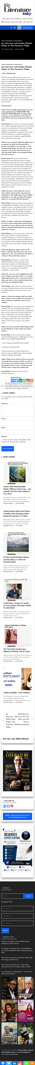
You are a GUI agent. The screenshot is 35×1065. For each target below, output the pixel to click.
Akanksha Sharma (8, 503)
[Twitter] (16, 380)
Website (4, 436)
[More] (31, 380)
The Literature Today (7, 49)
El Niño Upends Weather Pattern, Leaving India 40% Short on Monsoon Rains (16, 559)
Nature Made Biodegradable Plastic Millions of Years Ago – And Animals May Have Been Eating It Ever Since (17, 490)
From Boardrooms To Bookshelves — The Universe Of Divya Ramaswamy (16, 973)
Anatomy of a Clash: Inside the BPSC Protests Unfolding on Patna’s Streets (15, 942)
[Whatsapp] (24, 380)
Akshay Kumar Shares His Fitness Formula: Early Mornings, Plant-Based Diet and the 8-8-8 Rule (16, 513)
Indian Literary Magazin (15, 388)
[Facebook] (12, 380)
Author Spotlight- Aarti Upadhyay (16, 692)
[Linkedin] (20, 380)
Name (4, 418)
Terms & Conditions (23, 1052)
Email (3, 427)
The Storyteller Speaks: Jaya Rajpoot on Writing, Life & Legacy (16, 650)
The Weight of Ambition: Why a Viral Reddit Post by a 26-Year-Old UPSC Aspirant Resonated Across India (17, 950)
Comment (5, 403)
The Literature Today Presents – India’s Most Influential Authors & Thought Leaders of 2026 (15, 965)
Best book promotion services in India (15, 383)
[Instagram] (28, 380)
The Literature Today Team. (9, 1054)
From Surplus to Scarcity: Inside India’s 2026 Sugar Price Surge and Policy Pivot (17, 958)
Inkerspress (25, 388)
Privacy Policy (23, 1050)
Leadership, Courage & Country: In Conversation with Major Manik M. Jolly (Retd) (17, 605)
